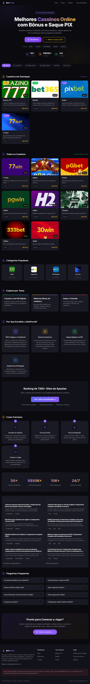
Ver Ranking (34, 39)
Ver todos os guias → (52, 563)
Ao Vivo (38, 46)
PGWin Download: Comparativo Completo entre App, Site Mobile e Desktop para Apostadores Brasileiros (65, 520)
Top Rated (18, 65)
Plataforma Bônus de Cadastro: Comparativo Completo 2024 (23, 535)
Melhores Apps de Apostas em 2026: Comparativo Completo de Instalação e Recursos (65, 535)
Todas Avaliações (81, 3)
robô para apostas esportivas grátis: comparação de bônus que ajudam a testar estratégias (23, 505)
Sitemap (75, 659)
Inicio (56, 3)
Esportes (63, 46)
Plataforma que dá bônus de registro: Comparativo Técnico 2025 (22, 520)
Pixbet (57, 659)
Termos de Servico (78, 656)
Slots (31, 46)
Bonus (55, 46)
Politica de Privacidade (80, 653)
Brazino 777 (58, 653)
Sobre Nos (40, 656)
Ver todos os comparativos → (12, 563)
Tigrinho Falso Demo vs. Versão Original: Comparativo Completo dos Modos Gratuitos (66, 505)
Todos (7, 65)
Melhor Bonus (32, 65)
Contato (70, 3)
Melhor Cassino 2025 (55, 39)
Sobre (63, 3)
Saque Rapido (46, 65)
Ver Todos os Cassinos (44, 632)
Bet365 (57, 656)
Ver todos (83, 76)
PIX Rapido (47, 46)
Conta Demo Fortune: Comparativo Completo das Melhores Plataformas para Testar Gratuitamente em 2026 (66, 550)
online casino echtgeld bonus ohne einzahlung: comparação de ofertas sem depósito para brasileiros (23, 550)
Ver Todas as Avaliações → (45, 399)
